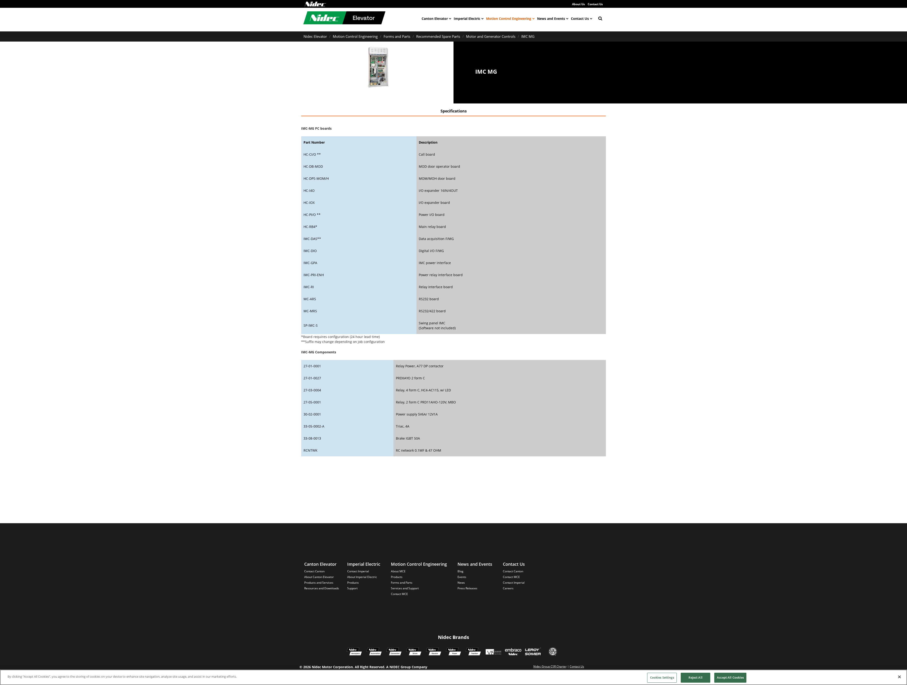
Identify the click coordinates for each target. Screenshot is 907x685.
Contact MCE (399, 594)
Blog (460, 571)
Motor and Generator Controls (490, 36)
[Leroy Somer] (533, 652)
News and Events (551, 18)
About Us (578, 4)
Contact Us (595, 4)
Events (462, 577)
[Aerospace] (354, 652)
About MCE (398, 571)
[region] (453, 677)
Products (353, 583)
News (461, 583)
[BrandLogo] (344, 18)
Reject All (695, 677)
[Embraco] (513, 652)
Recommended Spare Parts (438, 36)
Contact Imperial (358, 571)
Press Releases (467, 588)
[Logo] (315, 4)
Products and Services (318, 583)
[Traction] (473, 652)
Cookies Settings (662, 677)
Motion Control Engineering (508, 18)
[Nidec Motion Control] (374, 652)
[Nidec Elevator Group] (433, 652)
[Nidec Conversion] (394, 652)
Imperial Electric (467, 18)
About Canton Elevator (319, 577)
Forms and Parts (397, 36)
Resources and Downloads (321, 588)
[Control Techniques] (414, 652)
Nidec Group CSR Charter (550, 666)
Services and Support (405, 588)
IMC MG (528, 36)
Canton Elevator (435, 18)
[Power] (453, 652)
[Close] (899, 677)
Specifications (454, 111)
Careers (508, 588)
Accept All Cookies (730, 677)
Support (352, 588)
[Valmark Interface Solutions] (493, 652)
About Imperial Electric (362, 577)
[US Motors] (553, 652)
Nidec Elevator (315, 36)
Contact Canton (314, 571)
